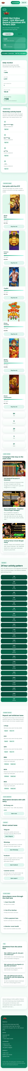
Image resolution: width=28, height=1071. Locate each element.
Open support (14, 878)
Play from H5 (14, 226)
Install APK (8, 34)
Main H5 (20, 34)
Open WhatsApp (14, 849)
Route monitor (7, 83)
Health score (7, 89)
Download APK (15, 2)
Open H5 (24, 2)
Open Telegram (9, 836)
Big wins (6, 77)
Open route (14, 813)
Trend (5, 70)
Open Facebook (14, 865)
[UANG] (4, 2)
